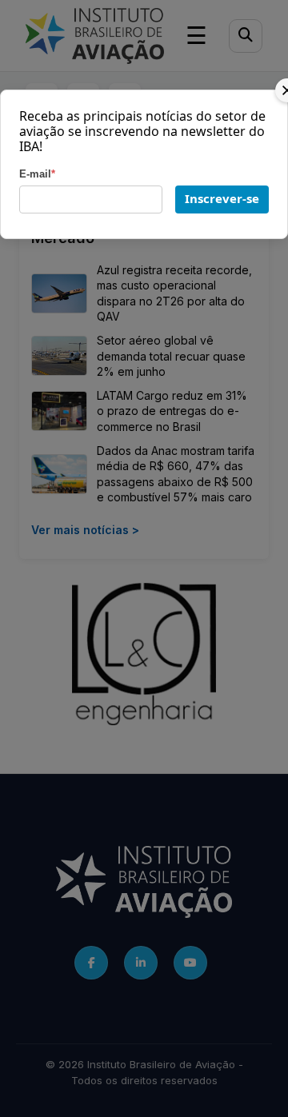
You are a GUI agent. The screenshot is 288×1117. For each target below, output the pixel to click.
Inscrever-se (222, 198)
